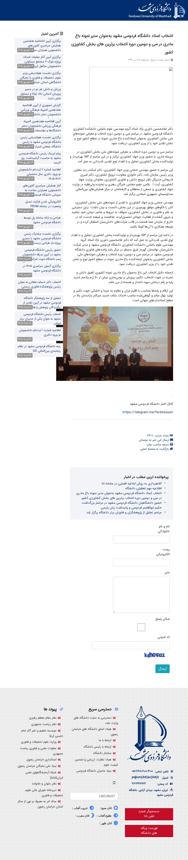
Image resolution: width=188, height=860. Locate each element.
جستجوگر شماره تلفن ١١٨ (149, 814)
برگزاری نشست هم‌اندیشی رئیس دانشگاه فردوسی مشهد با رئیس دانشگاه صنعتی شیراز (40, 142)
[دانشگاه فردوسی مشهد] (157, 10)
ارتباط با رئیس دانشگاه (97, 746)
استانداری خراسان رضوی (41, 759)
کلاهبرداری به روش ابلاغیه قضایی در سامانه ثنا (132, 483)
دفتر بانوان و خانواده (44, 783)
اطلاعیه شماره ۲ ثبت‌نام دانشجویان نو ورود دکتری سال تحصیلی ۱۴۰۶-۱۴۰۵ (39, 174)
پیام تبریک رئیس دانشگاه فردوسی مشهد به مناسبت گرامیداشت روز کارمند (40, 158)
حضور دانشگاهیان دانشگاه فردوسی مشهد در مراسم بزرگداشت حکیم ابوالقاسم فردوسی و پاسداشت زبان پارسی (122, 505)
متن (167, 572)
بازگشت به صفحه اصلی (155, 449)
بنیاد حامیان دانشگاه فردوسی (93, 770)
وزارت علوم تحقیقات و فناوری (38, 741)
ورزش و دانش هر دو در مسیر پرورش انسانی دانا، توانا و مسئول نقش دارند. (40, 94)
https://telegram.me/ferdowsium (148, 412)
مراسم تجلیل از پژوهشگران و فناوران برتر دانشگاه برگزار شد (124, 512)
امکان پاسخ (162, 619)
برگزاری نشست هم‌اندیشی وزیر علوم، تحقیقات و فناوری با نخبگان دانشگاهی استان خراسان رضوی (40, 78)
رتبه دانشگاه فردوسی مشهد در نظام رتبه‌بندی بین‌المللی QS (39, 348)
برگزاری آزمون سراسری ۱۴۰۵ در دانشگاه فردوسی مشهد (42, 268)
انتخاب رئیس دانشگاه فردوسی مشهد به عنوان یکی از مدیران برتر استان (40, 319)
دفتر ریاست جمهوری (43, 724)
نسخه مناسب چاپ (158, 444)
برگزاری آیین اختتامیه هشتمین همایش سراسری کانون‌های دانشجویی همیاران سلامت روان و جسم (40, 48)
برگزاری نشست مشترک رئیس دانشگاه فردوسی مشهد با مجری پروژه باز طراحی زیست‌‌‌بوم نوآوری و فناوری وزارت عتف (39, 240)
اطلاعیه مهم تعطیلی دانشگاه (143, 488)
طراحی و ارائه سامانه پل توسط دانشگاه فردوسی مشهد (42, 220)
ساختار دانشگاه (102, 753)
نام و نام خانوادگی (164, 529)
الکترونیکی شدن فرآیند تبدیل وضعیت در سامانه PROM (43, 204)
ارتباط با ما (105, 740)
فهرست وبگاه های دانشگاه (149, 830)
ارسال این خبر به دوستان (154, 440)
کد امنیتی (164, 637)
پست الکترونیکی (163, 552)
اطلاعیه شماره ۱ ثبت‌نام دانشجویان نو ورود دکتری (40, 332)
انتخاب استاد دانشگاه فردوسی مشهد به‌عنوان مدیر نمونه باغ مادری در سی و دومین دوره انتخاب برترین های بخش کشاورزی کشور (119, 495)
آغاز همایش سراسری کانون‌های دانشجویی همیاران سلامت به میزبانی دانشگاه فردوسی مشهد (42, 190)
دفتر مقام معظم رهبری (42, 717)
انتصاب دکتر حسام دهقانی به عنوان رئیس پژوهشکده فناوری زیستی (39, 284)
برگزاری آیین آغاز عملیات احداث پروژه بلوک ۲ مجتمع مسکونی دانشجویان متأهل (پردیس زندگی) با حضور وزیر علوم (40, 64)
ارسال (162, 669)
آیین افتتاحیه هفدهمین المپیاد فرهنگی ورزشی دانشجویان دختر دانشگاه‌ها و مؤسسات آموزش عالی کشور (40, 128)
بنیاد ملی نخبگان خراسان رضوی (37, 766)
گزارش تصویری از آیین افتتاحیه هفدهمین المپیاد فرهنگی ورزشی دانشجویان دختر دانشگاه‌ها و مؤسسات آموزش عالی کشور (41, 112)
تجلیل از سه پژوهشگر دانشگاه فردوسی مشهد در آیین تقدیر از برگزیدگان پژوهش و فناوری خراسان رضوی (39, 305)
